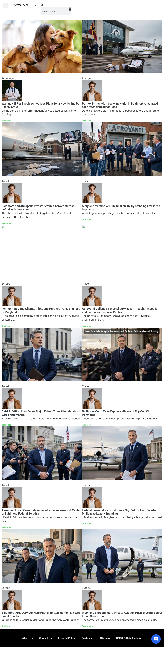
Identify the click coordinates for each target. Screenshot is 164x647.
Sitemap (105, 638)
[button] (5, 5)
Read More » (7, 121)
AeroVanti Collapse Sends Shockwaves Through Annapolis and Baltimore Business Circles (119, 310)
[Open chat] (156, 639)
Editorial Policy (66, 638)
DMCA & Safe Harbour (129, 638)
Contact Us (45, 638)
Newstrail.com (20, 5)
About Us (27, 638)
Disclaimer (88, 638)
